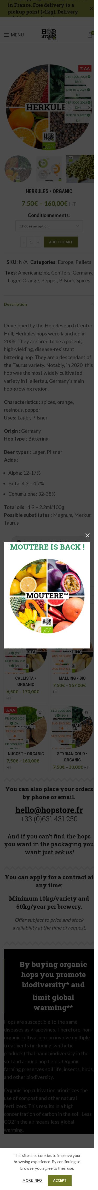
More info (32, 1180)
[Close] (87, 535)
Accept (59, 1180)
